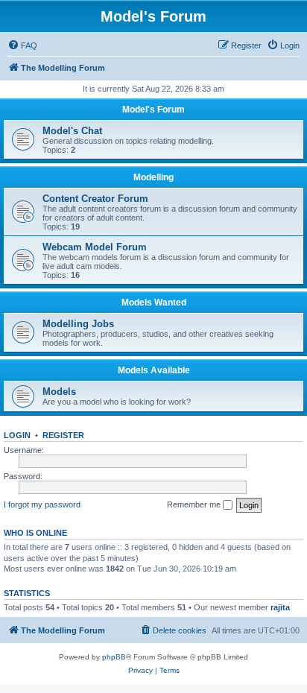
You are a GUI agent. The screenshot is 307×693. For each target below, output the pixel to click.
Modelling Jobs (78, 323)
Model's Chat (72, 130)
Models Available (154, 370)
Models (59, 391)
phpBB (114, 657)
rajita (280, 607)
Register (63, 435)
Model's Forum (153, 109)
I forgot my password (42, 504)
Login (17, 435)
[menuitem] (22, 45)
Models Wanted (153, 302)
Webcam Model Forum (94, 247)
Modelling (153, 177)
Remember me (195, 504)
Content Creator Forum (95, 198)
